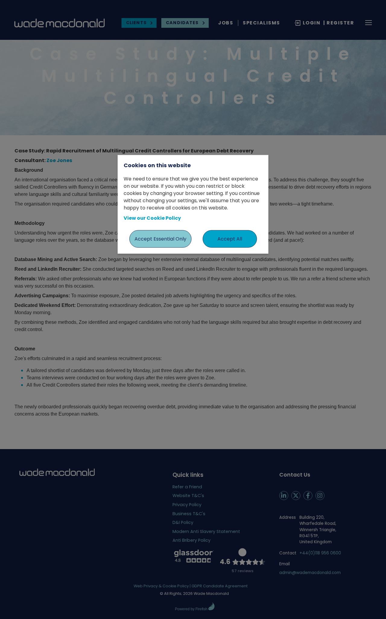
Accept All (229, 238)
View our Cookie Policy (152, 217)
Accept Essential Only (160, 238)
